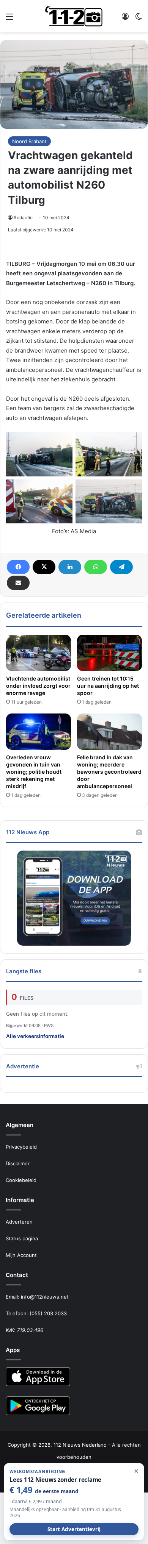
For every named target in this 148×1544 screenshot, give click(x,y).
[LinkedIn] (69, 567)
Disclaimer (18, 1163)
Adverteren (19, 1222)
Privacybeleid (21, 1147)
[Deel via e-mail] (18, 583)
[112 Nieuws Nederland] (74, 16)
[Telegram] (121, 567)
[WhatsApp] (95, 567)
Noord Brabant (29, 141)
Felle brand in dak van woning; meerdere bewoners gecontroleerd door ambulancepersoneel (109, 771)
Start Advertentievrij (74, 1529)
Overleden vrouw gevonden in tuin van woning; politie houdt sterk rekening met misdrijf (33, 771)
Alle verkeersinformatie (35, 1036)
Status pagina (22, 1238)
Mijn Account (21, 1255)
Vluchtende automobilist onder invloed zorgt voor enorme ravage (38, 685)
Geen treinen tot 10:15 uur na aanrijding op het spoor (108, 685)
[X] (44, 567)
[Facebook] (18, 567)
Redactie (23, 217)
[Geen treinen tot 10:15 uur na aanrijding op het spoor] (109, 653)
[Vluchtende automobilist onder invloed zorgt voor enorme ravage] (38, 653)
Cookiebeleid (21, 1180)
